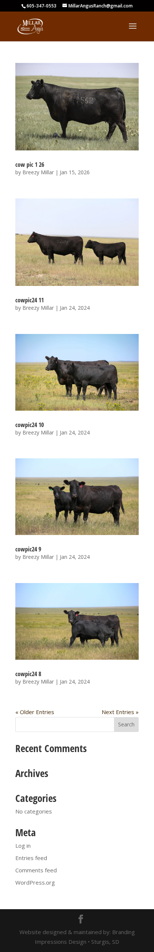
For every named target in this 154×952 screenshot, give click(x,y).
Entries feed (31, 858)
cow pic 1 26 (29, 164)
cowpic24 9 (28, 549)
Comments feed (36, 870)
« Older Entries (34, 712)
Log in (23, 845)
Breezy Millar (38, 172)
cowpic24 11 (29, 300)
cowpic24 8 (28, 674)
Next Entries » (120, 712)
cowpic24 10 (29, 425)
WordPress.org (35, 882)
